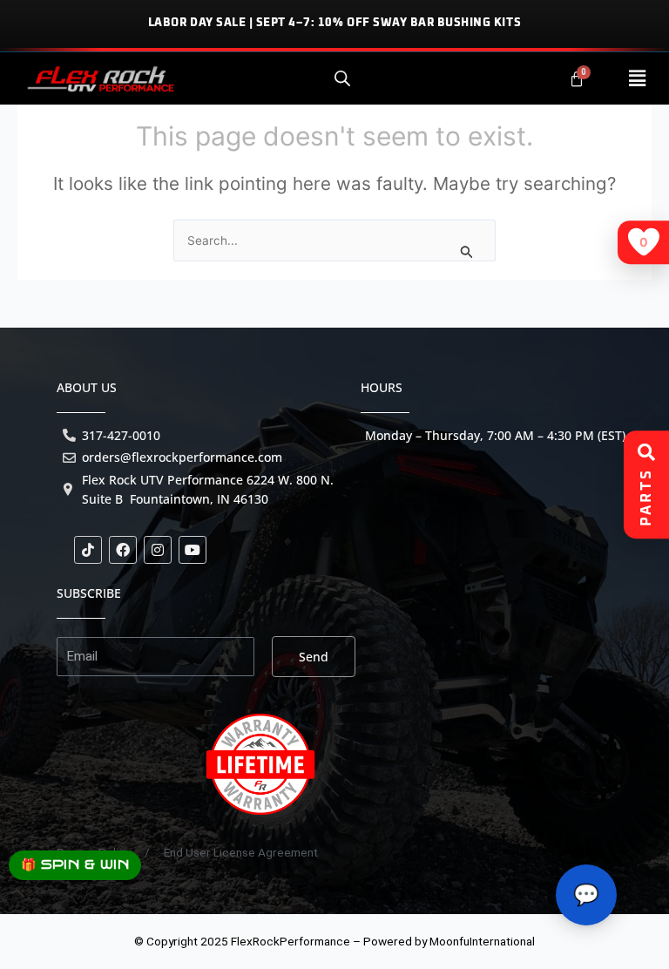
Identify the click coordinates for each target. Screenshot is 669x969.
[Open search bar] (342, 78)
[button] (637, 78)
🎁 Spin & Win (75, 864)
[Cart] (576, 79)
